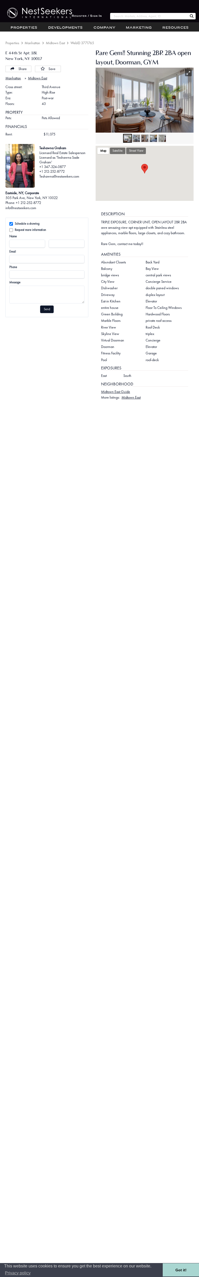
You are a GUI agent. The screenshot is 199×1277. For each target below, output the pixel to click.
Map (103, 151)
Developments (65, 27)
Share (22, 68)
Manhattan (32, 43)
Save (51, 68)
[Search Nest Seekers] (191, 16)
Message (14, 282)
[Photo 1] (127, 138)
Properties (24, 27)
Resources (175, 27)
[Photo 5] (162, 138)
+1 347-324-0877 (52, 166)
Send (47, 309)
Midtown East (55, 43)
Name (13, 236)
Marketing (139, 27)
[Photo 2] (136, 138)
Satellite (117, 151)
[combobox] (149, 16)
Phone (13, 267)
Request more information (30, 230)
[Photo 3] (144, 138)
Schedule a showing (27, 224)
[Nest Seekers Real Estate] (36, 12)
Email (12, 251)
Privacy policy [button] (18, 1273)
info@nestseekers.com (20, 208)
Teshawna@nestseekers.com (59, 176)
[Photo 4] (153, 138)
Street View (136, 151)
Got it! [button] (181, 1270)
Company (105, 27)
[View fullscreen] (188, 72)
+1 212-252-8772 (52, 171)
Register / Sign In (87, 16)
